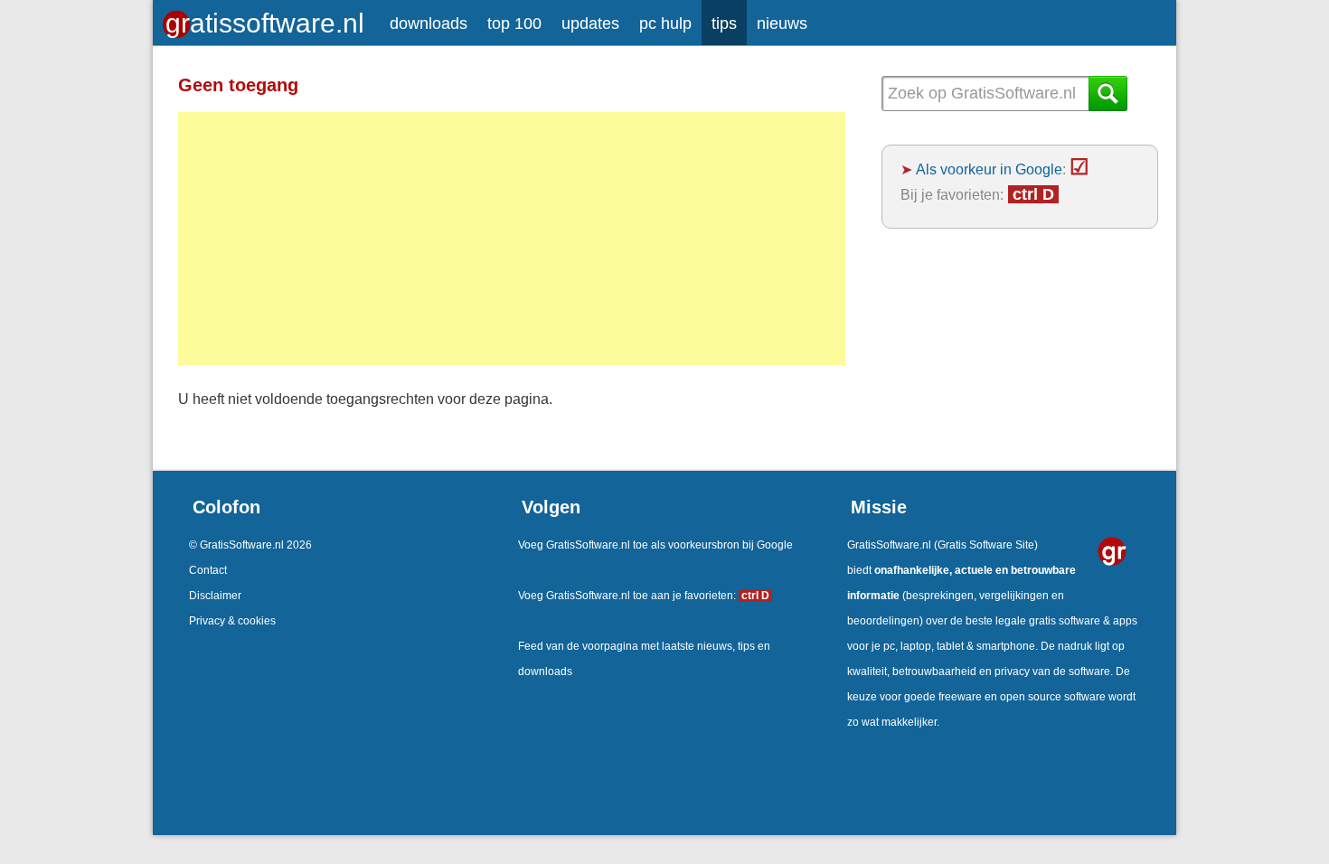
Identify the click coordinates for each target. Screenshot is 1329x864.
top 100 (514, 23)
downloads (428, 23)
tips (724, 23)
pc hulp (665, 23)
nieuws (782, 23)
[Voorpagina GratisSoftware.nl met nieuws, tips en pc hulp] (266, 18)
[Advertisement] (511, 238)
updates (590, 23)
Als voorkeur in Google (989, 169)
